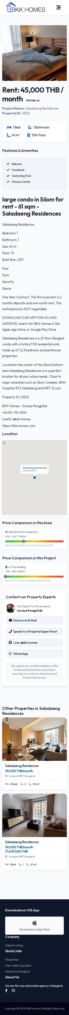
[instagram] (13, 990)
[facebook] (6, 990)
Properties (12, 959)
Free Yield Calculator (18, 965)
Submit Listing (14, 945)
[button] (34, 477)
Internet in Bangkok (17, 971)
